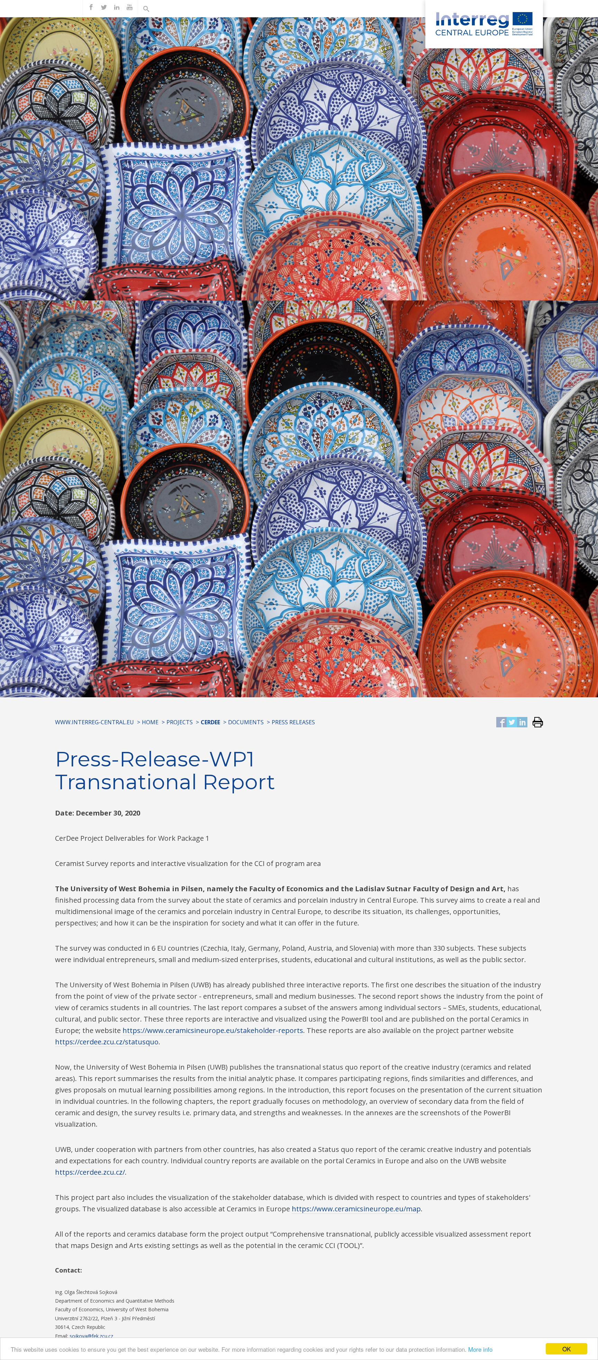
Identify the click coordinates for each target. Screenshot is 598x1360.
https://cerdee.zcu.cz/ (90, 1172)
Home (150, 722)
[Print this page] (535, 723)
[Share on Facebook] (501, 723)
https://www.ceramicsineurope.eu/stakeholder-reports (213, 1030)
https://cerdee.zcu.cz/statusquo (106, 1041)
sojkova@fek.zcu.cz (91, 1336)
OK (566, 1348)
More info (480, 1349)
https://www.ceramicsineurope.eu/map (356, 1208)
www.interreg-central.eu (94, 722)
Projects (179, 722)
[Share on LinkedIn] (522, 723)
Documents (246, 722)
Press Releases (293, 722)
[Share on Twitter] (512, 723)
